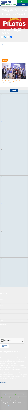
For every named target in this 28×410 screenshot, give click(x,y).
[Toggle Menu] (23, 4)
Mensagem (3, 324)
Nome (2, 299)
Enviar (4, 346)
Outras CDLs (3, 382)
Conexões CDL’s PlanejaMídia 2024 (11, 81)
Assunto (2, 318)
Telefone (3, 312)
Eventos (5, 60)
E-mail (2, 305)
